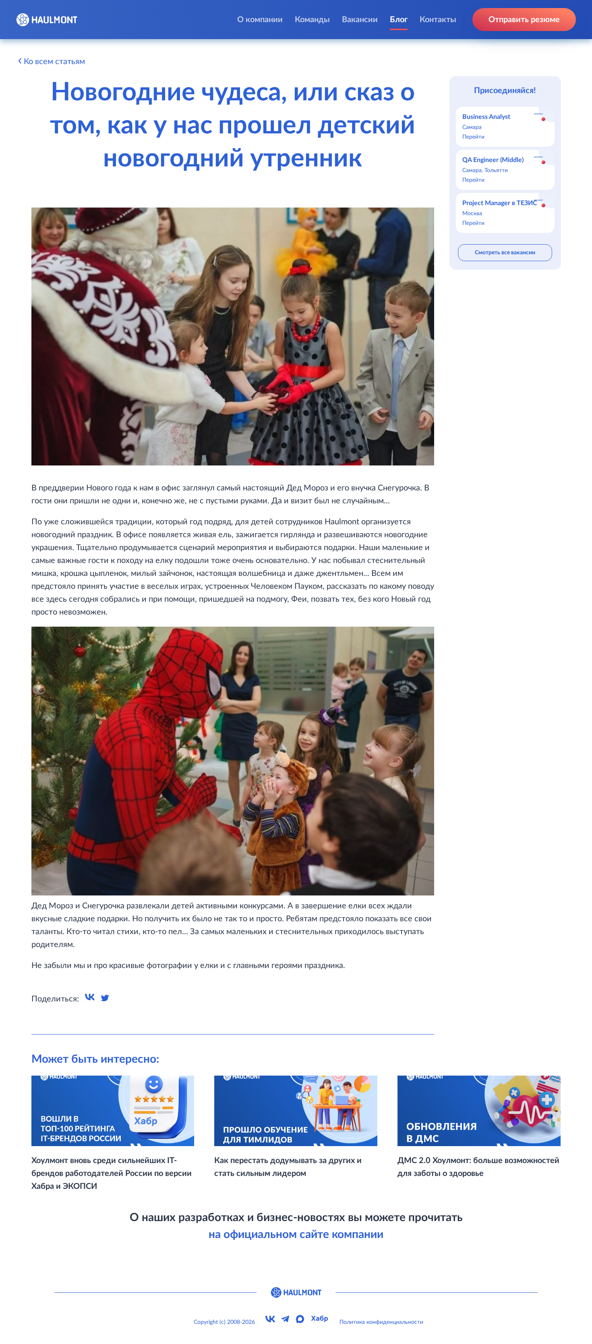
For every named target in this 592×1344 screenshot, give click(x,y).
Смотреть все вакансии (505, 253)
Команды (312, 20)
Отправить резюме (524, 20)
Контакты (438, 20)
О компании (260, 20)
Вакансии (360, 20)
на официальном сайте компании (296, 1234)
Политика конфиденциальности (381, 1322)
